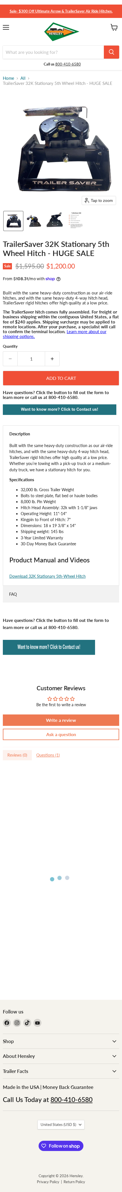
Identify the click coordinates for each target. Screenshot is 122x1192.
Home (8, 78)
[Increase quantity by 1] (52, 358)
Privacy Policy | (50, 1181)
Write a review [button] (61, 720)
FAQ (13, 594)
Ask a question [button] (61, 734)
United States (58, 1124)
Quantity (10, 346)
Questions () (48, 755)
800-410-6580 (68, 64)
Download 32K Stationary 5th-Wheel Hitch (47, 576)
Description (19, 433)
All (23, 78)
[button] (13, 221)
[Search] (111, 52)
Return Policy (74, 1181)
